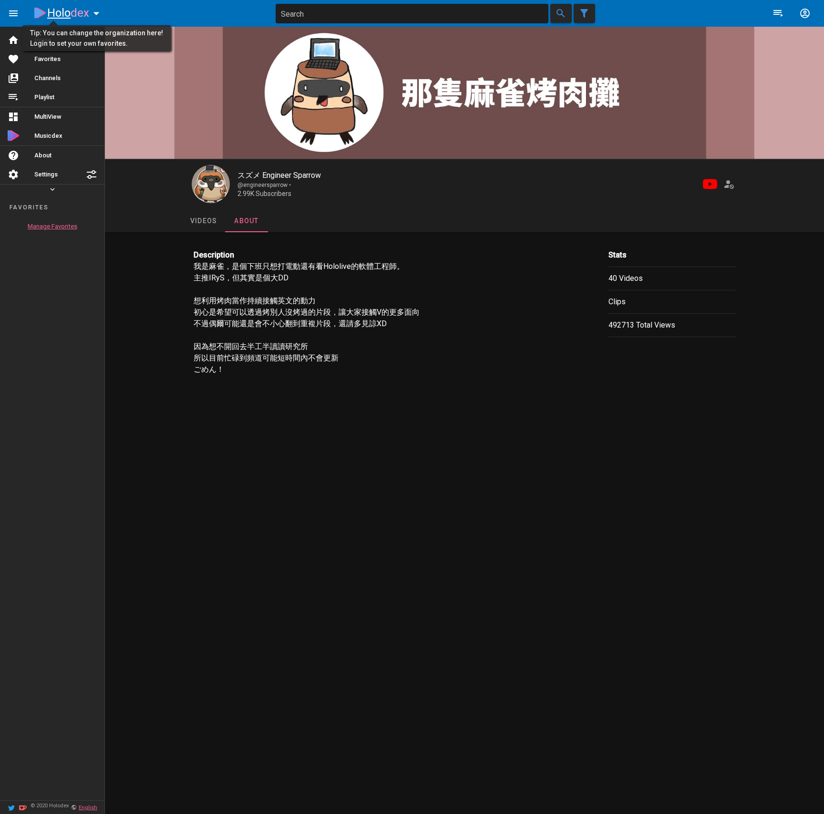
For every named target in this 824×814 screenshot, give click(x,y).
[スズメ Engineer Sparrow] (211, 184)
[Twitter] (11, 807)
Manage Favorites (52, 226)
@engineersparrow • (264, 185)
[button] (91, 174)
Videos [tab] (203, 221)
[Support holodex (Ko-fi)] (23, 807)
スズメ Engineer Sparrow (279, 175)
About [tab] (246, 221)
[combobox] (412, 13)
